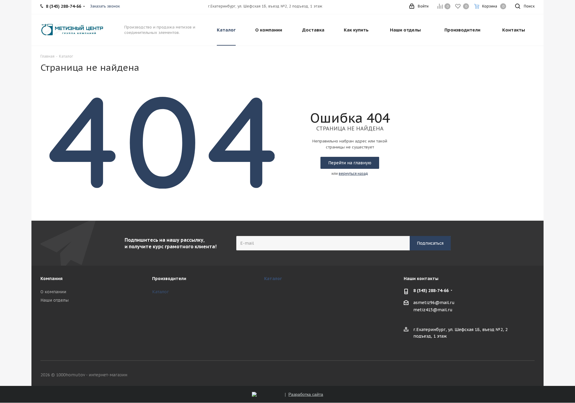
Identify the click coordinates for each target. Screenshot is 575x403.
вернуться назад (353, 173)
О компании (53, 291)
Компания (51, 278)
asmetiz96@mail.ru (434, 303)
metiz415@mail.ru (433, 309)
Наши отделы (54, 300)
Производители (169, 278)
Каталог (160, 291)
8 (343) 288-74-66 (431, 290)
